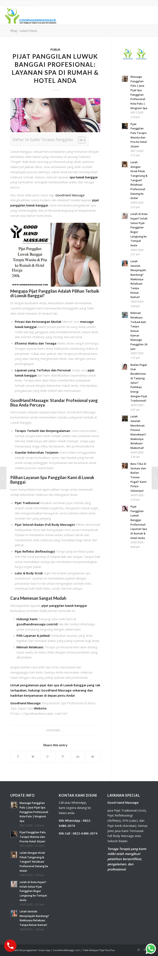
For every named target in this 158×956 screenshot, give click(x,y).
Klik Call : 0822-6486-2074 (78, 833)
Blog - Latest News (23, 30)
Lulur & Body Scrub (29, 573)
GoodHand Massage (70, 195)
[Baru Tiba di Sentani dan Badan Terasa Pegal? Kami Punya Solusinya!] (155, 478)
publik (55, 49)
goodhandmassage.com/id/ (37, 624)
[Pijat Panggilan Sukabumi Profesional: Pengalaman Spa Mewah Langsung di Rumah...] (3, 478)
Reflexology (45, 551)
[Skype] (145, 950)
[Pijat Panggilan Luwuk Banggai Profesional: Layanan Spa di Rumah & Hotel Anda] (55, 115)
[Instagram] (138, 950)
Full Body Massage (60, 524)
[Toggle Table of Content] (79, 140)
